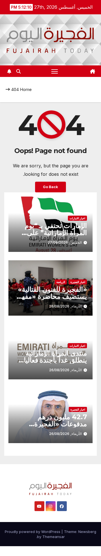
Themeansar (53, 536)
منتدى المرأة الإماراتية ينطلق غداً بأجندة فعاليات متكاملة (52, 360)
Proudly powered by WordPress (33, 531)
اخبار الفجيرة (77, 282)
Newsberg (87, 531)
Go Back (50, 187)
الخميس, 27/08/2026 (65, 242)
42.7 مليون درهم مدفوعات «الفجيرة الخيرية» (60, 424)
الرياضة (60, 282)
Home (26, 89)
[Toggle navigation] (55, 71)
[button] (18, 71)
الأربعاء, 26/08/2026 (65, 306)
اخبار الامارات (77, 218)
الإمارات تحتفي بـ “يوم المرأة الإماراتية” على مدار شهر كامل (56, 233)
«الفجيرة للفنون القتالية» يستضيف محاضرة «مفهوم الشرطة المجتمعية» (50, 296)
